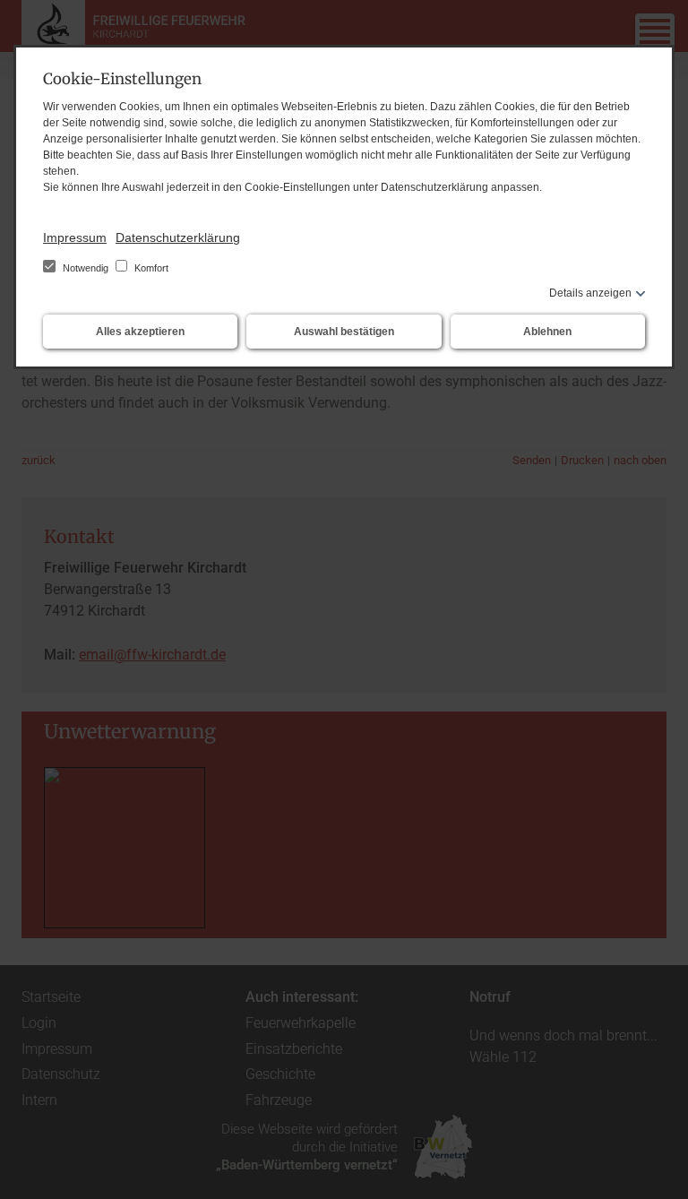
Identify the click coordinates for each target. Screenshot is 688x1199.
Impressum (75, 237)
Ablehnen (547, 331)
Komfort (150, 268)
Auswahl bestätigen (344, 331)
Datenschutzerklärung (178, 237)
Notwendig (85, 268)
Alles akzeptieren (140, 331)
